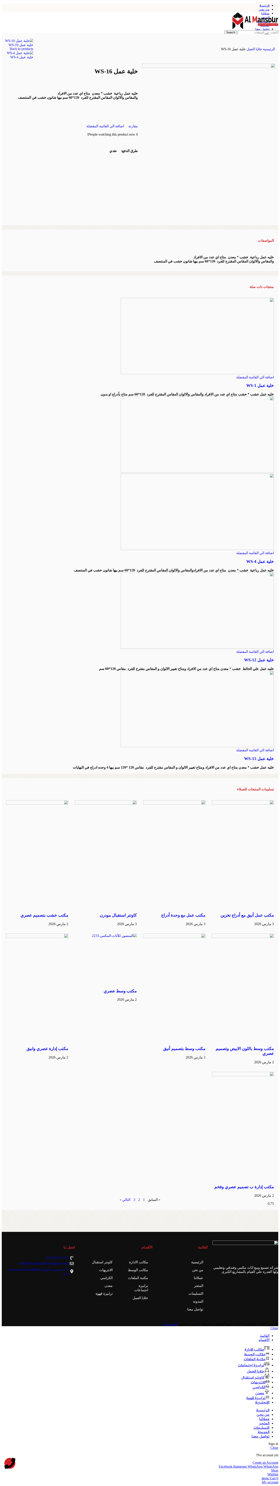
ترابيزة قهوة (104, 1293)
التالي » (125, 1200)
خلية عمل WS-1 (260, 385)
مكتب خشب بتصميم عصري (44, 915)
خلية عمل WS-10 (21, 45)
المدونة (198, 1301)
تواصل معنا (195, 1309)
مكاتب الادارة (138, 1262)
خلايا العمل (254, 49)
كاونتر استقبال (102, 1262)
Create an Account (265, 1462)
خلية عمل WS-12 (259, 660)
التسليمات (196, 1293)
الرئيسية (268, 49)
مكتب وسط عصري (120, 991)
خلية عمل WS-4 (21, 57)
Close (274, 1328)
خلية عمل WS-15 (259, 758)
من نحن (197, 1270)
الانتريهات (106, 1270)
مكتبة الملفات (138, 1278)
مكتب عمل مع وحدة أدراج (183, 915)
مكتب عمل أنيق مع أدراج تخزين (247, 915)
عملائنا (198, 1278)
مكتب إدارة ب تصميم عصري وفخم (244, 1186)
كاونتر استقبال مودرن (118, 915)
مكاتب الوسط (138, 1270)
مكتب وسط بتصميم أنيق (184, 1048)
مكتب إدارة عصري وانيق (47, 1048)
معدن (109, 1286)
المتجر (198, 1286)
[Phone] (9, 1463)
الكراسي (106, 1278)
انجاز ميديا (170, 1324)
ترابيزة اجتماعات (141, 1288)
